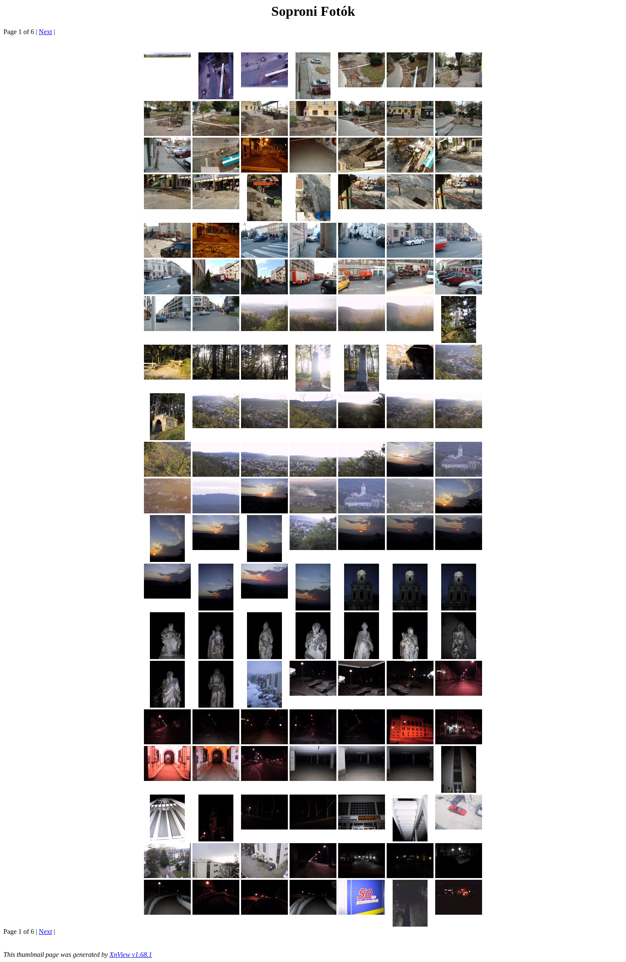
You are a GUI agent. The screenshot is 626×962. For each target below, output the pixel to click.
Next (45, 31)
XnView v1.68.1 (130, 954)
